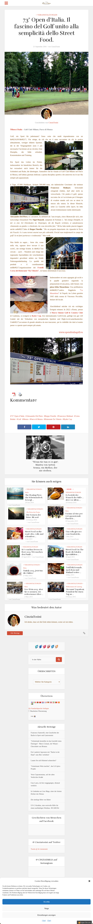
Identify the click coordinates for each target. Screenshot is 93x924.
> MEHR (68, 489)
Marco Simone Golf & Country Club (67, 313)
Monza (25, 419)
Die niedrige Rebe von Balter (41, 800)
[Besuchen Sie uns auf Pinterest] (44, 646)
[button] (89, 881)
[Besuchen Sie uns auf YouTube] (48, 646)
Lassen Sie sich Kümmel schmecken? (43, 760)
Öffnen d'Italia (16, 129)
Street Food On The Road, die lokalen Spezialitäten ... (74, 552)
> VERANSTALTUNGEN (46, 15)
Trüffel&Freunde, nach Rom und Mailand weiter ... (74, 570)
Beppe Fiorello (50, 416)
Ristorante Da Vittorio (53, 419)
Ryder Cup (68, 419)
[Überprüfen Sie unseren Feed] (56, 646)
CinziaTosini (55, 47)
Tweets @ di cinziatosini (39, 849)
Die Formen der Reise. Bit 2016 (33, 516)
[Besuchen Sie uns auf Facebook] (41, 646)
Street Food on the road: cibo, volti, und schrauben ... (34, 534)
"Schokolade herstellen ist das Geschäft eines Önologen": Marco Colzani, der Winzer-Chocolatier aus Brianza (46, 743)
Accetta (46, 902)
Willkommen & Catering (74, 587)
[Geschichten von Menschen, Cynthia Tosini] (46, 3)
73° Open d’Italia (17, 416)
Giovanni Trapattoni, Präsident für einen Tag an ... (75, 591)
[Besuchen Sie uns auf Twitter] (37, 646)
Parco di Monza (37, 419)
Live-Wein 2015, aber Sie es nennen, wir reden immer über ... (33, 591)
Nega (46, 908)
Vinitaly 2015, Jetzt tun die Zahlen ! (33, 571)
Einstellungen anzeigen (46, 915)
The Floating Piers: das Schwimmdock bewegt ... (34, 497)
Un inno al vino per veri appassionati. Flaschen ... (74, 516)
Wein (67, 511)
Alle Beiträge (14, 633)
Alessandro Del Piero (34, 416)
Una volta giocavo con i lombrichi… (74, 532)
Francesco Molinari (65, 416)
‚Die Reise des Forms (33, 512)
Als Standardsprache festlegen (38, 708)
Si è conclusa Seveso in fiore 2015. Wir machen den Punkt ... (32, 552)
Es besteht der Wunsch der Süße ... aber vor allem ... (75, 497)
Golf (19, 419)
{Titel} (44, 920)
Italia (27, 492)
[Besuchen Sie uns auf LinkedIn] (52, 646)
